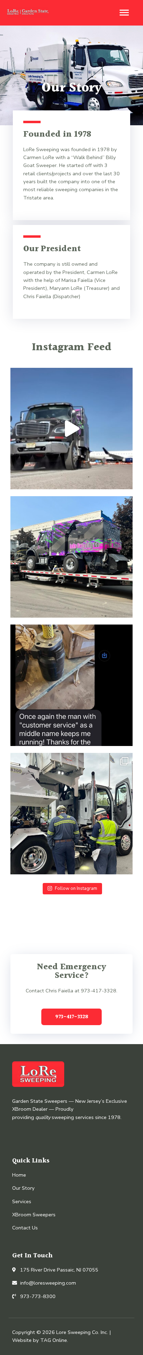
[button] (71, 1017)
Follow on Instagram (76, 888)
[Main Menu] (124, 13)
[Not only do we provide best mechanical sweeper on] (71, 685)
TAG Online (53, 1340)
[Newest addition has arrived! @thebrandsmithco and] (71, 557)
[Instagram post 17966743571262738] (71, 428)
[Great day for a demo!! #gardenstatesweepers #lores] (71, 813)
